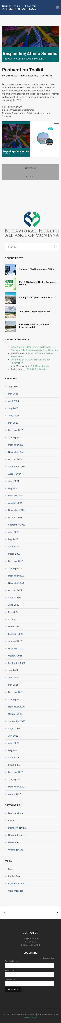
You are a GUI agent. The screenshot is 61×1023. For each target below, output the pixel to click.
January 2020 (15, 779)
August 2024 (14, 474)
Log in (11, 869)
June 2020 (13, 743)
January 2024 (15, 503)
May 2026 (13, 393)
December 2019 (16, 786)
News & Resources (29, 76)
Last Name (10, 979)
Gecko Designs (30, 1017)
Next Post (44, 912)
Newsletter (13, 842)
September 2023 (16, 524)
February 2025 (15, 430)
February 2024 (15, 495)
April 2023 (13, 546)
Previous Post (17, 912)
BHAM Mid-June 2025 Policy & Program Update (35, 325)
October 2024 (15, 459)
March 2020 (14, 765)
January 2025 (15, 437)
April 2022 (13, 619)
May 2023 (13, 539)
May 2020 (13, 750)
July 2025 (13, 408)
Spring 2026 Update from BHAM (36, 297)
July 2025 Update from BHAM (34, 311)
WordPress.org (15, 890)
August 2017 (14, 794)
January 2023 (15, 568)
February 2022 (15, 634)
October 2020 (15, 714)
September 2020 (16, 721)
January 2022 (15, 641)
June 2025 (13, 415)
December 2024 (16, 444)
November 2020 (16, 706)
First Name (10, 970)
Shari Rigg (16, 359)
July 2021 (13, 670)
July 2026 (13, 386)
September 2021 (16, 663)
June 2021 (13, 677)
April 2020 (13, 757)
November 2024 (16, 452)
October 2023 (15, 517)
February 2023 (15, 561)
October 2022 (15, 590)
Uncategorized (15, 849)
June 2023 (13, 532)
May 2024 (13, 488)
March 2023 (14, 553)
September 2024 (16, 466)
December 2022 (16, 575)
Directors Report (16, 813)
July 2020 (13, 735)
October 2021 (15, 655)
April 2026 (13, 401)
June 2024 (13, 481)
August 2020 (14, 728)
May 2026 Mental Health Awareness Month (38, 283)
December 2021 (16, 648)
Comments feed (16, 883)
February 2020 (15, 772)
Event (11, 820)
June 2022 (13, 604)
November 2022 (16, 583)
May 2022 (13, 612)
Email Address (12, 961)
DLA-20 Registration (38, 366)
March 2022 (14, 626)
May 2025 (13, 422)
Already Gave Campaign (46, 350)
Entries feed (14, 876)
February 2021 (15, 692)
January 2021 (15, 699)
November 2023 (16, 510)
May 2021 (13, 684)
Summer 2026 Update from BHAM (36, 269)
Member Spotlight (17, 827)
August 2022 (14, 597)
